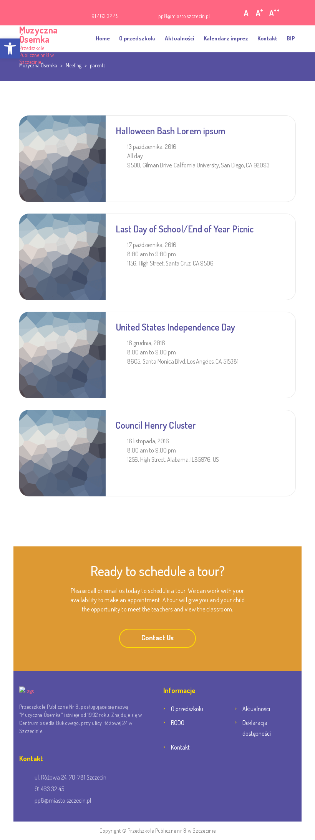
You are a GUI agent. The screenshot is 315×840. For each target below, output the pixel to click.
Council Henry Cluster (156, 425)
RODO (177, 722)
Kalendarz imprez (226, 38)
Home (103, 38)
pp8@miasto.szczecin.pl (184, 16)
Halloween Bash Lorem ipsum (170, 131)
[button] (10, 48)
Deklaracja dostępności (256, 728)
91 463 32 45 (104, 16)
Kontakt (267, 38)
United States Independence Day (175, 327)
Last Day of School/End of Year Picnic (185, 229)
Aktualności (179, 38)
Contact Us (157, 637)
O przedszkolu (137, 38)
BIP (291, 38)
